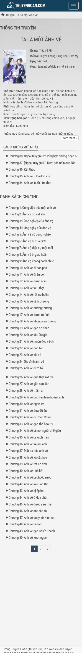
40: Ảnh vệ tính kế (25, 470)
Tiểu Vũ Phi (45, 50)
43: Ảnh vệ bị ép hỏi (26, 490)
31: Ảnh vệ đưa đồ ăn (28, 410)
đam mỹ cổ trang (64, 66)
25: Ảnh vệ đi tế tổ (26, 368)
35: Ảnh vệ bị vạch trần (29, 437)
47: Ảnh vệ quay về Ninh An (31, 517)
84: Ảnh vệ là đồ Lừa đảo (30, 182)
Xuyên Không (47, 56)
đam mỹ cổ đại (46, 66)
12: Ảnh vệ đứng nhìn (27, 281)
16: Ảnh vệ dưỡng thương (30, 307)
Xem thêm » (69, 138)
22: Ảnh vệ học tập (26, 348)
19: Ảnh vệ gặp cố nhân (29, 328)
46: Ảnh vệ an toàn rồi (28, 510)
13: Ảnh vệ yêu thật (26, 288)
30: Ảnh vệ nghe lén (26, 403)
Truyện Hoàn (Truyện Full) (27, 649)
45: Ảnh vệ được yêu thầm (31, 504)
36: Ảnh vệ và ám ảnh (28, 444)
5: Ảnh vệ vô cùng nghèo (30, 234)
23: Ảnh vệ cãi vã (25, 354)
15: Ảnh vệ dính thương (29, 301)
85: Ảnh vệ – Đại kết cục (30, 176)
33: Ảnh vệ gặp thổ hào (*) (31, 424)
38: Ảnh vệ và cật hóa (28, 457)
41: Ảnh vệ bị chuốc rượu (30, 477)
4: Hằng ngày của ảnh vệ (30, 227)
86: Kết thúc (22, 169)
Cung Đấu (61, 56)
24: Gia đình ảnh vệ (26, 361)
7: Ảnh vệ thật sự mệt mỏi (31, 247)
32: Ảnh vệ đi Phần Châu (30, 417)
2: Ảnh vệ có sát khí (27, 214)
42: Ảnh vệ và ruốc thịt (29, 484)
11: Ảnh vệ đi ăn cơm (27, 274)
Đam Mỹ (73, 56)
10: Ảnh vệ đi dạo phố (28, 267)
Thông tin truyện (18, 28)
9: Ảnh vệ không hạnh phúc (31, 261)
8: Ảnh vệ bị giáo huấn (28, 254)
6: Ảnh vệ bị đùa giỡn (27, 241)
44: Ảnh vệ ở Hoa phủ (27, 497)
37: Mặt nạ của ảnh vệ (28, 450)
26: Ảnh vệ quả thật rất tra (31, 377)
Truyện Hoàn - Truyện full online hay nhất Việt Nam (27, 5)
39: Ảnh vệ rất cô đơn (28, 464)
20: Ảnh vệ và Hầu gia (28, 334)
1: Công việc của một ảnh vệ (32, 207)
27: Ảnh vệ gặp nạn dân (29, 383)
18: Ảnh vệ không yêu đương (32, 321)
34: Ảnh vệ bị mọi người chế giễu (35, 430)
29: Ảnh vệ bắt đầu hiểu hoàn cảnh (36, 397)
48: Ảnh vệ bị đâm (25, 524)
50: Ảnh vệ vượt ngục (28, 537)
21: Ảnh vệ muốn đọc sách (31, 341)
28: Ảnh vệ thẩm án (26, 390)
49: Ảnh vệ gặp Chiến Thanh (32, 531)
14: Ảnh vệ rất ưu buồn (29, 294)
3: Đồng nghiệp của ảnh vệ (31, 221)
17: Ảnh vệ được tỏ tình (29, 314)
